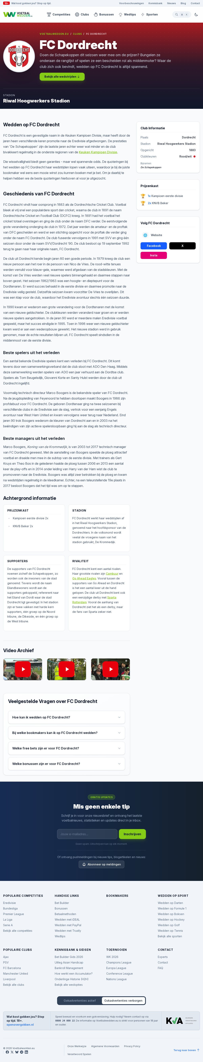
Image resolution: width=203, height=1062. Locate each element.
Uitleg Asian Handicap (69, 962)
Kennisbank (155, 3)
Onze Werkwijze (76, 1046)
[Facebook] (7, 1052)
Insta (153, 255)
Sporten (152, 14)
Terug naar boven (184, 1050)
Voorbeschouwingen (131, 3)
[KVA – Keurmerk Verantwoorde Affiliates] (181, 1021)
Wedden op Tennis (170, 930)
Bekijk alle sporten (170, 936)
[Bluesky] (16, 1052)
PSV (6, 962)
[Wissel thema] (196, 14)
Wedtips (130, 14)
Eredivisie (9, 903)
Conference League (119, 973)
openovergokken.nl (20, 1024)
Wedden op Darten (170, 903)
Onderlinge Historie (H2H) (72, 979)
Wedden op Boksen (171, 914)
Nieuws (171, 3)
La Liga (7, 919)
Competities (61, 14)
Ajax (6, 957)
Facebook (154, 245)
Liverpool (9, 979)
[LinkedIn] (26, 1052)
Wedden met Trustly (68, 930)
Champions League (118, 962)
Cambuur (112, 573)
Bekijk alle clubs (13, 984)
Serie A (8, 925)
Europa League (116, 968)
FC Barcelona (12, 968)
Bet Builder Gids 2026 (69, 957)
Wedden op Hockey (171, 919)
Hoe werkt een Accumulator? (74, 973)
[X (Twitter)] (12, 1052)
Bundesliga (10, 908)
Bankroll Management (69, 968)
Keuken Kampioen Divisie (98, 152)
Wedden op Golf (169, 925)
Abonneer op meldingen (104, 864)
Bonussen (106, 14)
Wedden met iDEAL (67, 919)
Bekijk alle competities (17, 930)
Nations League (116, 979)
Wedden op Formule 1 (172, 908)
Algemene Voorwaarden (105, 1046)
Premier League (13, 914)
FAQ (160, 968)
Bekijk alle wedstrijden (60, 76)
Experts (163, 957)
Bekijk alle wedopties (69, 984)
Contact (195, 3)
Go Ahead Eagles (84, 578)
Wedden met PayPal (68, 925)
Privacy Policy (132, 1046)
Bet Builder (62, 903)
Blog (183, 3)
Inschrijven (132, 834)
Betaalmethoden (65, 914)
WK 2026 (112, 957)
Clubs (85, 14)
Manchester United (15, 973)
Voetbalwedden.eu (54, 33)
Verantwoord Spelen (79, 1054)
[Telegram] (21, 1052)
